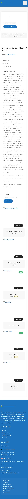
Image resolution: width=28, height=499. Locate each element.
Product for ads (14, 325)
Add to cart (19, 225)
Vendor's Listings (9, 26)
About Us (4, 438)
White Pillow (14, 294)
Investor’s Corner (6, 435)
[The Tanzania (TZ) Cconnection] (7, 3)
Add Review (8, 201)
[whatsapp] (21, 487)
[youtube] (24, 487)
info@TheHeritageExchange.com (10, 473)
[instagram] (19, 487)
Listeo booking (11, 54)
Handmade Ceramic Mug (14, 231)
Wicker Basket (14, 355)
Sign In (21, 3)
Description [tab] (5, 60)
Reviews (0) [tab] (5, 63)
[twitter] (16, 487)
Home (4, 430)
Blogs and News (6, 433)
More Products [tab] (6, 66)
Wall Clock (14, 386)
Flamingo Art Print (14, 263)
